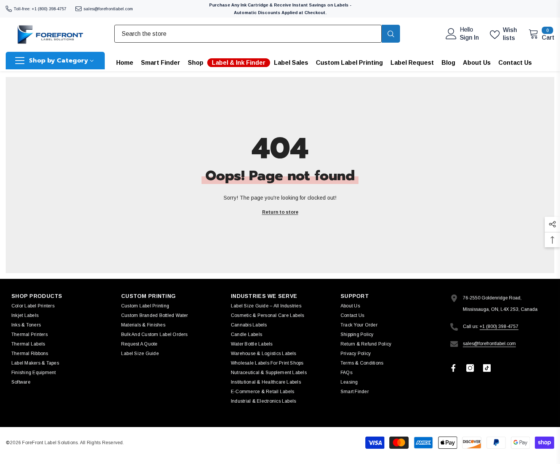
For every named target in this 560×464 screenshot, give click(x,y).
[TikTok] (487, 368)
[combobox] (248, 33)
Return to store (280, 212)
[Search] (257, 33)
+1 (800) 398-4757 (499, 326)
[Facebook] (453, 368)
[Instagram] (470, 368)
